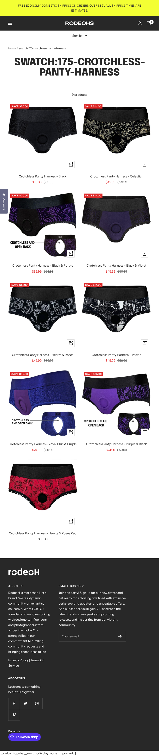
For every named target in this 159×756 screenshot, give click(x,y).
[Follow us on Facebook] (14, 703)
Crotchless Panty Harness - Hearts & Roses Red (42, 533)
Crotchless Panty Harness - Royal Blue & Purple (43, 444)
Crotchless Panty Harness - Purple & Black (116, 444)
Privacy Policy (18, 660)
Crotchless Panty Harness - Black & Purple (42, 265)
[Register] (120, 636)
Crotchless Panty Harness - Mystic (116, 355)
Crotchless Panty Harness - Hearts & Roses (42, 355)
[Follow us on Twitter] (25, 703)
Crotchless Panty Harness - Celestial (116, 176)
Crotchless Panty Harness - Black (42, 176)
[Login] (140, 23)
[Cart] (149, 23)
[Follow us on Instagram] (36, 703)
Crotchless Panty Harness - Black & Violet (116, 265)
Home (12, 48)
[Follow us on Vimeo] (14, 715)
